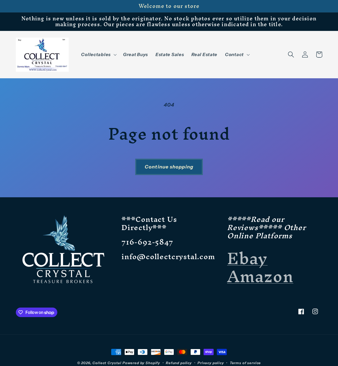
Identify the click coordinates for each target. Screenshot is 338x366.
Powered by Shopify (141, 363)
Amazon (260, 276)
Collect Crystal (106, 363)
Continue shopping (169, 167)
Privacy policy (211, 363)
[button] (98, 54)
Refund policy (179, 363)
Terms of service (245, 363)
